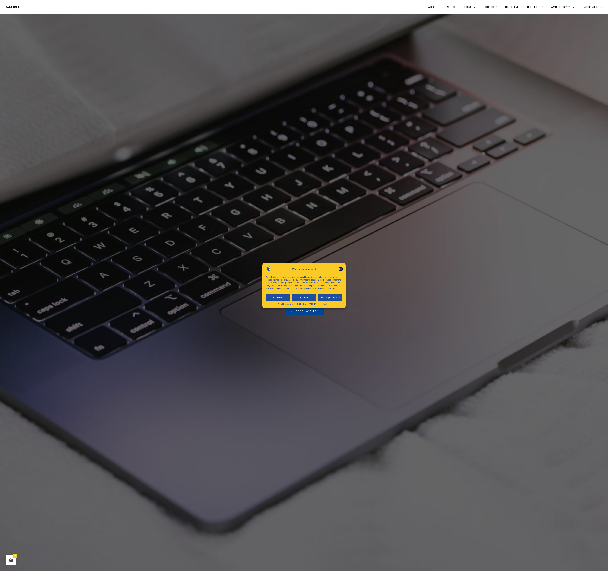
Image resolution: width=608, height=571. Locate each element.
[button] (340, 269)
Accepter (277, 297)
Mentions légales (321, 304)
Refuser (304, 297)
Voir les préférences (330, 297)
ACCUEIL (433, 7)
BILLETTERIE (512, 7)
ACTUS (450, 7)
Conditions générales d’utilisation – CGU (295, 304)
